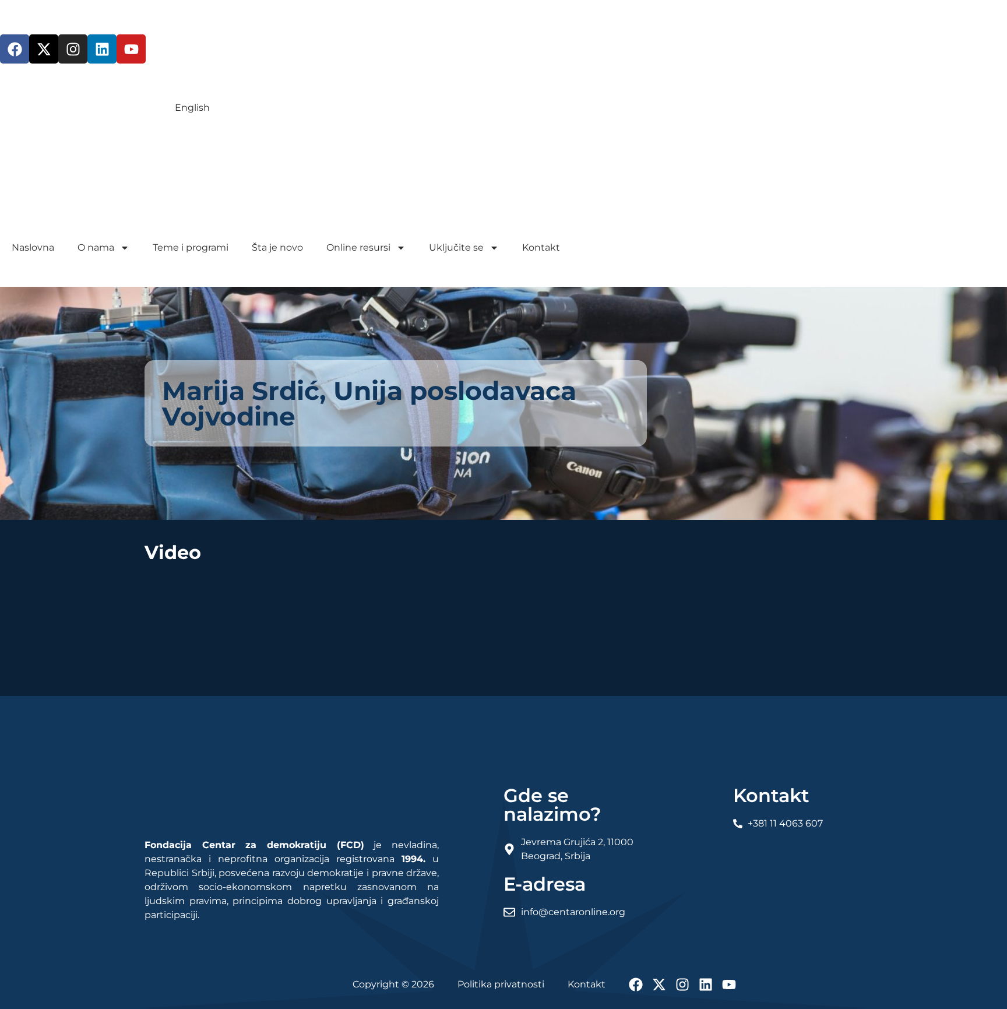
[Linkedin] (102, 49)
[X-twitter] (43, 49)
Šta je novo (277, 247)
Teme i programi (190, 247)
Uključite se (456, 247)
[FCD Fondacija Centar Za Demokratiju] (172, 227)
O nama (96, 247)
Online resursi (358, 247)
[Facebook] (14, 49)
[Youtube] (131, 49)
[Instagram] (72, 49)
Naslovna (33, 247)
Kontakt (541, 247)
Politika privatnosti (500, 984)
